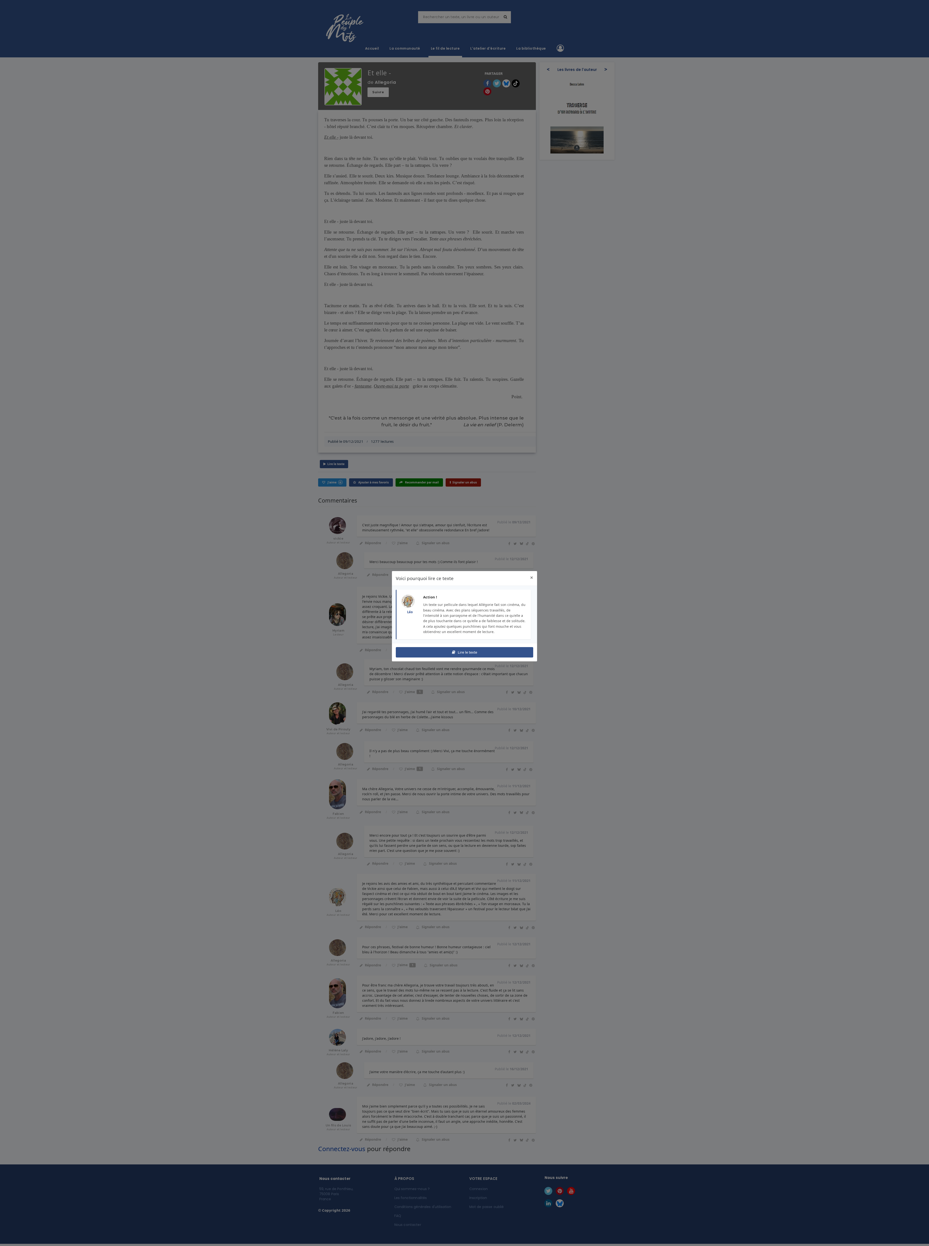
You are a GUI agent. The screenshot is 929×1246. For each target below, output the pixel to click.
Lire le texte (467, 652)
